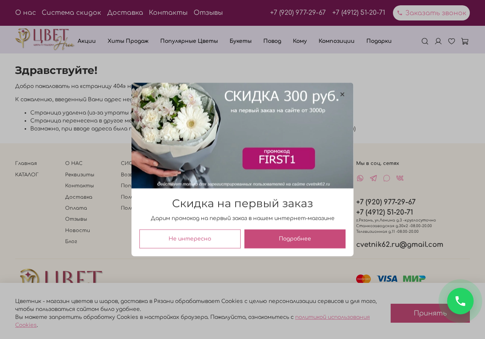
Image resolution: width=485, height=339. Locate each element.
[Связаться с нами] (460, 301)
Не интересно (190, 239)
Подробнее (295, 239)
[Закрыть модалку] (342, 95)
